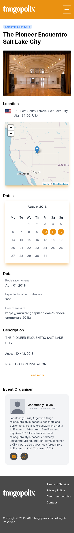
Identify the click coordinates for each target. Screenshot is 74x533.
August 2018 (37, 207)
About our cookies (59, 496)
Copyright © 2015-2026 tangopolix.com (28, 518)
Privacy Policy (56, 490)
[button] (67, 9)
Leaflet (46, 183)
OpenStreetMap (60, 183)
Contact (52, 502)
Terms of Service (58, 484)
